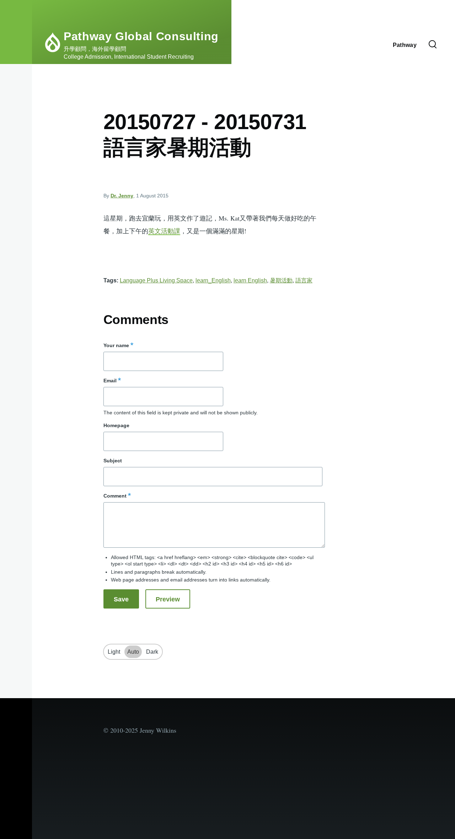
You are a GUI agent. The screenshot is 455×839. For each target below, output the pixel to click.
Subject (112, 460)
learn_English (213, 280)
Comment (115, 496)
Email (110, 380)
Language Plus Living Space (156, 280)
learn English (250, 280)
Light (114, 652)
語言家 (303, 280)
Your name (116, 345)
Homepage (116, 425)
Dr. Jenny (122, 195)
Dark (152, 652)
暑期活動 (281, 280)
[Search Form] (432, 45)
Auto (133, 652)
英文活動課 (164, 231)
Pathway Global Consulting (141, 36)
